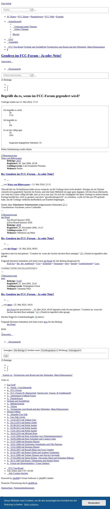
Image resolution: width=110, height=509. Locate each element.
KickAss (11, 263)
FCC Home (23, 16)
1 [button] (7, 87)
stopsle (74, 263)
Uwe (38, 263)
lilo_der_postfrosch (25, 263)
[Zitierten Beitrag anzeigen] (33, 309)
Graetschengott (86, 263)
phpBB (16, 478)
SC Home (11, 16)
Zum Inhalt (6, 3)
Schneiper (47, 263)
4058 (18, 225)
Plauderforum (37, 16)
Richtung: (63, 350)
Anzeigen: (8, 350)
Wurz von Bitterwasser (11, 158)
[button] (8, 84)
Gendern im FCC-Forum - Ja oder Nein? (31, 55)
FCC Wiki (49, 16)
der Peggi (5, 217)
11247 (19, 281)
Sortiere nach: (34, 350)
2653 (18, 161)
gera (67, 263)
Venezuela (58, 263)
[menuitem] (25, 26)
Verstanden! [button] (94, 503)
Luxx (97, 263)
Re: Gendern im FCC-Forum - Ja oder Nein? (27, 174)
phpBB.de (32, 483)
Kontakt (59, 16)
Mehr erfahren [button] (31, 504)
